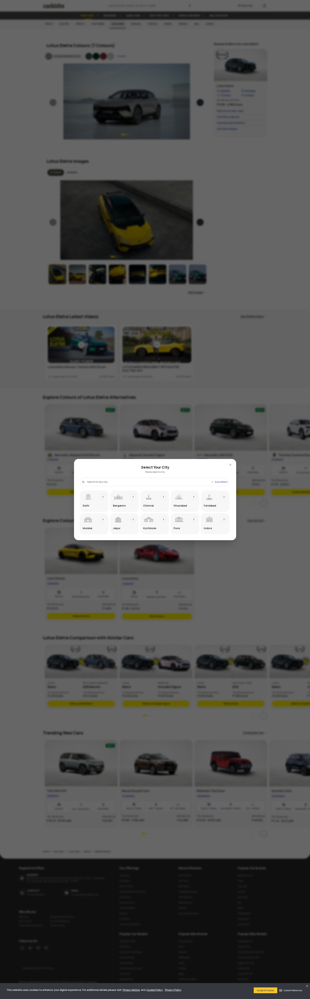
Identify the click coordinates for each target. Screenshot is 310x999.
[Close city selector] (230, 465)
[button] (291, 990)
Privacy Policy (173, 990)
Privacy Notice (131, 990)
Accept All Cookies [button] (265, 990)
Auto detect (221, 482)
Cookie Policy (154, 990)
